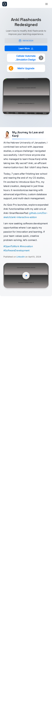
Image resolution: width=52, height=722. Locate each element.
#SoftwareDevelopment (16, 250)
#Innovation (26, 246)
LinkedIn (20, 256)
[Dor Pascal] (4, 4)
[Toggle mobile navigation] (46, 4)
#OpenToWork (11, 246)
